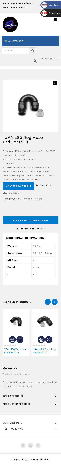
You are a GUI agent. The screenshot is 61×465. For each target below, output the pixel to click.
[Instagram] (38, 445)
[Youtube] (30, 445)
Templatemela (41, 459)
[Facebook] (23, 445)
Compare (45, 185)
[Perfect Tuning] (10, 24)
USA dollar (51, 5)
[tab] (30, 220)
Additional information (30, 220)
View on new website (18, 185)
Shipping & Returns (30, 228)
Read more (12, 339)
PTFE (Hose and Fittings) (28, 198)
